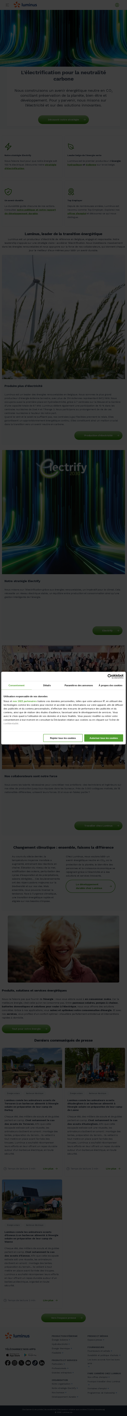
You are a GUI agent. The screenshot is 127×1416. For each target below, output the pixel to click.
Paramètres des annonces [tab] (79, 685)
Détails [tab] (47, 685)
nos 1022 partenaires (25, 701)
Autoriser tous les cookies (104, 738)
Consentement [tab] (16, 685)
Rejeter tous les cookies (63, 738)
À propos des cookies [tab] (111, 685)
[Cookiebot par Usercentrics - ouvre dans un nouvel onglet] (109, 676)
